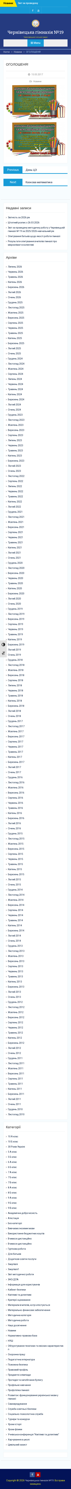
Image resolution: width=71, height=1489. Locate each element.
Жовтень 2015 (15, 843)
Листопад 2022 (16, 476)
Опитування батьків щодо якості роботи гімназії (34, 236)
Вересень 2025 (16, 317)
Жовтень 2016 (15, 787)
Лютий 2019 (14, 649)
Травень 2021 (15, 542)
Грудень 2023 (15, 414)
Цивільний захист (17, 1444)
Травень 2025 (15, 333)
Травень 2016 (15, 808)
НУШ (10, 1340)
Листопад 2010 (16, 1114)
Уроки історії (14, 1424)
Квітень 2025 (15, 338)
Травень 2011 (15, 1083)
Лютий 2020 (14, 598)
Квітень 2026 (15, 282)
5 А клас (12, 1151)
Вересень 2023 (16, 430)
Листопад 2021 (16, 517)
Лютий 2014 (14, 935)
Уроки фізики (15, 1429)
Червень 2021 (15, 537)
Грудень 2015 (15, 833)
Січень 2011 (14, 1104)
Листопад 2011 (16, 1063)
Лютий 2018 (14, 711)
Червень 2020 (15, 578)
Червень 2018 (15, 690)
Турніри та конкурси (19, 1419)
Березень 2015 (16, 874)
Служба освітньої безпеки (22, 1409)
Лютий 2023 (14, 466)
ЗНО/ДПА (13, 1279)
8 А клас (12, 1187)
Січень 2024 (14, 409)
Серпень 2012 (15, 1022)
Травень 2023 (15, 450)
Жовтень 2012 (15, 1012)
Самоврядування (17, 1404)
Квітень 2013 (15, 981)
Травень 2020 (15, 583)
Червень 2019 (15, 629)
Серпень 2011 (15, 1078)
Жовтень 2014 (15, 900)
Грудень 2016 (15, 777)
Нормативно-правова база (22, 1335)
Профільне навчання (19, 1385)
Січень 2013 (14, 997)
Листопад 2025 (16, 307)
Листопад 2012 (16, 1007)
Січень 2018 (14, 716)
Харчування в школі (19, 1439)
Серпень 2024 (15, 374)
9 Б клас (12, 1203)
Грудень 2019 (15, 609)
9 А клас (12, 1197)
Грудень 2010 (15, 1109)
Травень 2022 (15, 496)
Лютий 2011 (14, 1099)
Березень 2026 (16, 287)
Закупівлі (13, 1264)
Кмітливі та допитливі (19, 1294)
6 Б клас (12, 1167)
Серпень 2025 (15, 323)
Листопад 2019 (16, 614)
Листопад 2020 (16, 568)
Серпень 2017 (15, 741)
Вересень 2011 (16, 1073)
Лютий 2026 (14, 292)
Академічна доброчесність (22, 1213)
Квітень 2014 (15, 925)
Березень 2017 (16, 762)
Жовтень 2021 (15, 522)
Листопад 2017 (16, 726)
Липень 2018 (15, 685)
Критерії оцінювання (19, 1300)
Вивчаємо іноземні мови (21, 1228)
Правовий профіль (18, 1369)
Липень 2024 (15, 379)
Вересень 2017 (16, 736)
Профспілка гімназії (18, 1390)
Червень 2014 (15, 915)
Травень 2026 (15, 277)
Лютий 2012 (14, 1048)
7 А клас (12, 1172)
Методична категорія (19, 1315)
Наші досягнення (17, 1325)
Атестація (13, 1218)
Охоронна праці (16, 1354)
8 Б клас (12, 1192)
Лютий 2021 (14, 552)
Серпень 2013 (15, 966)
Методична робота (18, 1320)
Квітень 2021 (15, 547)
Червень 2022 (15, 491)
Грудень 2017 (15, 721)
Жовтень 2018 (15, 670)
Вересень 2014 (16, 905)
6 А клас (12, 1162)
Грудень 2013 (15, 946)
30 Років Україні (16, 1146)
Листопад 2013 (16, 951)
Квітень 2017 (15, 757)
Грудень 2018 (15, 660)
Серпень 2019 (15, 624)
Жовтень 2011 (15, 1068)
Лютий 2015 (14, 879)
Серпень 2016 (15, 797)
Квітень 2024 (15, 394)
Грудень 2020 (15, 563)
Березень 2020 (16, 593)
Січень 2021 (14, 557)
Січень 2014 (14, 940)
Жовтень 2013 (15, 956)
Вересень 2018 (16, 675)
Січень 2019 (14, 654)
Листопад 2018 (16, 665)
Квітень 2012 (15, 1037)
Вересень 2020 (16, 573)
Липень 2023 (15, 440)
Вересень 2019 (16, 619)
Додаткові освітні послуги (22, 1259)
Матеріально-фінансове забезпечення (29, 1310)
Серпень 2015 (15, 854)
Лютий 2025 (14, 348)
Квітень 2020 (15, 588)
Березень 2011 (16, 1094)
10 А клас (13, 1136)
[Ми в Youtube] (38, 10)
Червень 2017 (15, 746)
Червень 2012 (15, 1027)
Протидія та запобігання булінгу (25, 1380)
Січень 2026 (14, 297)
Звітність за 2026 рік (29, 3)
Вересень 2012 (16, 1017)
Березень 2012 (16, 1043)
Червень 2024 (15, 384)
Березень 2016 (16, 818)
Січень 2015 (14, 884)
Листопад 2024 (16, 363)
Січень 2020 (14, 603)
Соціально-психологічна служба (25, 1414)
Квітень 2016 (15, 813)
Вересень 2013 (16, 961)
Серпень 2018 (15, 680)
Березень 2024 (16, 399)
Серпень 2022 (15, 481)
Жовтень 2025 (15, 312)
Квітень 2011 (15, 1089)
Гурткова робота (17, 1249)
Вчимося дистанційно (20, 1238)
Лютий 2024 (14, 404)
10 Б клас (13, 1141)
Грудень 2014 (15, 889)
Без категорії (15, 1223)
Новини (37, 81)
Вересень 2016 (16, 792)
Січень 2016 (14, 828)
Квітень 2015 (15, 869)
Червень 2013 (15, 971)
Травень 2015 (15, 864)
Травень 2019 (15, 634)
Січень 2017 (14, 772)
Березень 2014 (16, 930)
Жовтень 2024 (15, 369)
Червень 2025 (15, 328)
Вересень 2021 (16, 527)
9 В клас (12, 1208)
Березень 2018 (16, 706)
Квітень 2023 (15, 455)
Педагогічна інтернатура (21, 1359)
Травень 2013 (15, 976)
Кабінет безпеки (17, 1289)
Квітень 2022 (15, 501)
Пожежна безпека (18, 1364)
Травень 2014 (15, 920)
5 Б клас (12, 1157)
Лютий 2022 (14, 506)
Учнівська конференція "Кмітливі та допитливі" (33, 1434)
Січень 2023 (14, 471)
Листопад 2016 (16, 782)
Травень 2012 (15, 1032)
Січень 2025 (14, 353)
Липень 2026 (15, 266)
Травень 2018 (15, 695)
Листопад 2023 (16, 420)
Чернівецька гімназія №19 (35, 32)
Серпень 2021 (15, 532)
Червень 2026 (15, 271)
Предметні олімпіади (19, 1375)
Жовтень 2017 (15, 731)
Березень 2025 (16, 343)
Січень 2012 (14, 1053)
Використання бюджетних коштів (26, 1233)
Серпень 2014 (15, 910)
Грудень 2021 (15, 512)
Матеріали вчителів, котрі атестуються (29, 1305)
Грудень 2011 (15, 1058)
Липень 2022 (15, 486)
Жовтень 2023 (15, 425)
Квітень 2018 (15, 700)
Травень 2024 (15, 389)
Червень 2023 (15, 445)
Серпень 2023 (15, 435)
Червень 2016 (15, 803)
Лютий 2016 (14, 823)
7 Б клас (12, 1177)
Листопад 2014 (16, 894)
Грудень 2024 (15, 358)
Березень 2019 (16, 644)
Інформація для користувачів (24, 1284)
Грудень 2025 (15, 302)
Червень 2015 (15, 859)
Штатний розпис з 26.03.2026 (23, 222)
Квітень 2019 (15, 639)
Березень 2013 (16, 986)
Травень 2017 (15, 752)
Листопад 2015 (16, 838)
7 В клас (12, 1182)
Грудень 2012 (15, 1002)
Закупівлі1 (13, 1269)
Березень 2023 (16, 460)
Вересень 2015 (16, 849)
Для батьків (14, 1254)
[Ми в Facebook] (32, 10)
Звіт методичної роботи (21, 1274)
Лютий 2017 (14, 767)
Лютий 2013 (14, 992)
